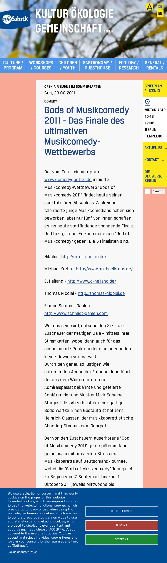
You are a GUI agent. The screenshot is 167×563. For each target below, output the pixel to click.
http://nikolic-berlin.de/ (83, 257)
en (160, 13)
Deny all (121, 525)
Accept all (122, 539)
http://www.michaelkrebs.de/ (104, 269)
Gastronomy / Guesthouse (97, 65)
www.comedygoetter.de (68, 179)
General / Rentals (155, 65)
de (160, 7)
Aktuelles (153, 148)
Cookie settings (121, 511)
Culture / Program (13, 65)
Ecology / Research (129, 65)
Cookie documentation (23, 552)
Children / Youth (67, 65)
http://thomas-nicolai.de (101, 293)
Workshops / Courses (41, 65)
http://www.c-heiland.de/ (91, 281)
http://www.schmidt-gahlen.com (76, 313)
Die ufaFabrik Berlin (153, 176)
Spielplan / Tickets (153, 88)
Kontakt (152, 160)
